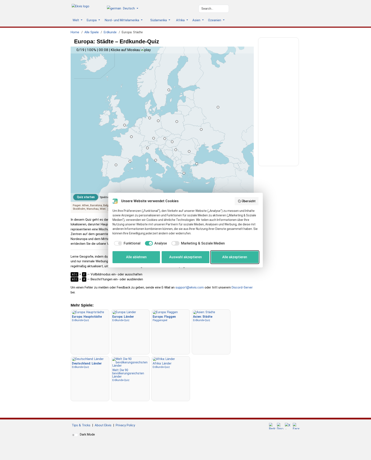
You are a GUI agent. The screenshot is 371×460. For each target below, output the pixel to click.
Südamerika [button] (159, 20)
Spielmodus (107, 197)
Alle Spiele (91, 32)
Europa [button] (92, 20)
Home (75, 32)
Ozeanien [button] (215, 20)
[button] (124, 9)
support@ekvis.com (189, 287)
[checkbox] (126, 243)
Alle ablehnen (136, 257)
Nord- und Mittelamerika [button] (122, 20)
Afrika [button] (181, 20)
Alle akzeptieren (234, 257)
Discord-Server (242, 287)
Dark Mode (87, 434)
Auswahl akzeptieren (185, 257)
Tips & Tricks (81, 425)
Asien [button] (196, 20)
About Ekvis (103, 425)
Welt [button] (76, 20)
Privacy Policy (125, 425)
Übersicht (248, 201)
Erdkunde (110, 32)
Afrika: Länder (162, 365)
